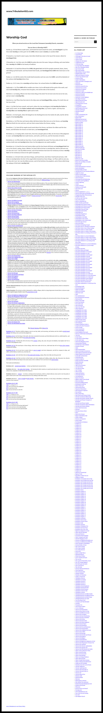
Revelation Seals (79, 523)
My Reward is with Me (80, 384)
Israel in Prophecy (79, 359)
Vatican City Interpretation (14, 255)
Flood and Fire (78, 299)
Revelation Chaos (79, 490)
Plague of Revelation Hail (81, 415)
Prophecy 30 (78, 469)
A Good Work (78, 54)
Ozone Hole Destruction (81, 408)
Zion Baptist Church (80, 696)
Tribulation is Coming (80, 579)
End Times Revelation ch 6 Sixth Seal (84, 277)
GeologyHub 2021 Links (81, 310)
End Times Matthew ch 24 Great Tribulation (85, 244)
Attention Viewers (79, 111)
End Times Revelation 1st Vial (82, 253)
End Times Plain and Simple (82, 250)
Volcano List (78, 672)
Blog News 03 (78, 154)
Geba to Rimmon (79, 308)
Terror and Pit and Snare (81, 557)
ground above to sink (32, 292)
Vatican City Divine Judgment (14, 214)
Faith (76, 294)
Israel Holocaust (79, 357)
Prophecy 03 (78, 426)
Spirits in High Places (80, 553)
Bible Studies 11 (79, 139)
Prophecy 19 (78, 452)
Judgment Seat (78, 363)
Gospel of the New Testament (82, 326)
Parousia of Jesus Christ (81, 411)
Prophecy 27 (78, 464)
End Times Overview (80, 248)
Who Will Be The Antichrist (81, 682)
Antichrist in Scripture (80, 89)
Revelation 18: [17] (10, 350)
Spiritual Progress (79, 554)
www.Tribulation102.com (19, 11)
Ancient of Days (79, 78)
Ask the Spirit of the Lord (81, 108)
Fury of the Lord (79, 303)
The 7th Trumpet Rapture (81, 562)
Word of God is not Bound (81, 688)
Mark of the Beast (79, 378)
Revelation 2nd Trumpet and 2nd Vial (84, 480)
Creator (77, 184)
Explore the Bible (79, 289)
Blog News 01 (78, 151)
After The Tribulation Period (82, 67)
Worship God (78, 690)
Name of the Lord (79, 385)
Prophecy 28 (78, 466)
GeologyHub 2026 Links (81, 318)
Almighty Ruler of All (80, 73)
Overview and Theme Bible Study (83, 396)
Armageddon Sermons (80, 106)
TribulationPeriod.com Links (82, 598)
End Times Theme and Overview (83, 281)
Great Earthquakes (79, 330)
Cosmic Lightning (79, 182)
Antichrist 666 (78, 84)
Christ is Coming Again (80, 174)
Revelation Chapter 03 (80, 494)
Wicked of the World (80, 685)
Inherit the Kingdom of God (82, 341)
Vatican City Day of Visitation (14, 210)
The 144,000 (78, 559)
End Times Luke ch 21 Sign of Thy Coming (85, 231)
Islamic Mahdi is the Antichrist (82, 354)
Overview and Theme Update (82, 403)
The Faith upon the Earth (81, 564)
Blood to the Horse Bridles (81, 160)
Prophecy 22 (78, 456)
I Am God (77, 335)
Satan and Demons (79, 534)
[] (10, 331)
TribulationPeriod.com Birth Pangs (83, 597)
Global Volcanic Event (80, 319)
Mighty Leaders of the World (82, 379)
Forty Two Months (79, 302)
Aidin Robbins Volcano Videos (82, 72)
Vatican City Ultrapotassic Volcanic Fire (17, 296)
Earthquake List (79, 212)
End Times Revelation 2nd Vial (82, 256)
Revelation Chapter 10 (80, 505)
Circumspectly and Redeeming (82, 179)
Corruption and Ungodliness (82, 180)
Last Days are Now (79, 368)
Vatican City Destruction (13, 213)
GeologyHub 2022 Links (81, 311)
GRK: (7, 385)
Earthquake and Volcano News (82, 207)
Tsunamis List (78, 605)
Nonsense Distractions (80, 389)
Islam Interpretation (80, 349)
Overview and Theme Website (82, 406)
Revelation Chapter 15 (80, 513)
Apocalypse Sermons (80, 98)
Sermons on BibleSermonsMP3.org (83, 542)
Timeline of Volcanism (80, 575)
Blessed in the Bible (80, 149)
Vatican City (45, 328)
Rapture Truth (78, 474)
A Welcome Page (79, 64)
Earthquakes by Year (80, 215)
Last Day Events (79, 367)
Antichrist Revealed (80, 94)
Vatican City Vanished (12, 301)
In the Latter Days (79, 340)
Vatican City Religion (12, 277)
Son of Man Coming (80, 548)
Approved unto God (80, 102)
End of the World (79, 223)
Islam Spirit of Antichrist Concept (83, 352)
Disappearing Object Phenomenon (83, 195)
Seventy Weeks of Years (81, 545)
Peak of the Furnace (80, 414)
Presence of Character (80, 419)
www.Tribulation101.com (81, 691)
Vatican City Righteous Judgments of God (17, 295)
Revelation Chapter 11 (80, 507)
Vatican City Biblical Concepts (14, 200)
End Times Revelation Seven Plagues (84, 278)
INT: (7, 389)
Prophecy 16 (78, 447)
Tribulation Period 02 (80, 583)
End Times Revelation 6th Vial (82, 269)
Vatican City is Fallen (12, 258)
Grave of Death (78, 327)
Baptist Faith (78, 117)
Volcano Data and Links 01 (81, 669)
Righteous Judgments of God (82, 531)
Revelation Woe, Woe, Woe (81, 529)
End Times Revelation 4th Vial (82, 262)
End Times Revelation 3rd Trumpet (83, 258)
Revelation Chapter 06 (80, 499)
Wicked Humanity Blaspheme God (83, 683)
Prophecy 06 (78, 431)
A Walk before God (79, 62)
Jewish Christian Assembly (81, 360)
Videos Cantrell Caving (80, 652)
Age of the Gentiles (79, 70)
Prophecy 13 (78, 442)
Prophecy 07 (78, 433)
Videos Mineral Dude (80, 658)
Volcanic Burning (34, 328)
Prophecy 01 (78, 423)
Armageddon (78, 105)
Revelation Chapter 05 (80, 497)
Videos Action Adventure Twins (82, 650)
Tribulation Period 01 (80, 581)
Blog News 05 (78, 157)
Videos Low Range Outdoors (82, 657)
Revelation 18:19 (10, 402)
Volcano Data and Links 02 (81, 671)
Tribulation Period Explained (82, 586)
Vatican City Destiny (12, 211)
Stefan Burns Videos (80, 556)
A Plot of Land (78, 59)
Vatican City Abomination (13, 181)
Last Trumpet (78, 370)
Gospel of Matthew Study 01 (82, 324)
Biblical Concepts (79, 146)
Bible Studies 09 (79, 136)
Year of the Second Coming (81, 693)
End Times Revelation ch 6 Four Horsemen (85, 275)
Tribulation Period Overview (82, 587)
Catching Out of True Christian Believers (84, 171)
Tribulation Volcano (80, 592)
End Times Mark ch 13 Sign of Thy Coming (85, 237)
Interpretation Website (80, 343)
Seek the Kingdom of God (81, 538)
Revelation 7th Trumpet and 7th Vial (84, 488)
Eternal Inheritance (80, 288)
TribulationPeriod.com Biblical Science (84, 595)
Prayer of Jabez (78, 417)
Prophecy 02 (78, 425)
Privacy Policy (78, 420)
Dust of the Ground (80, 199)
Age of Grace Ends (79, 69)
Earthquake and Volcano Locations (83, 206)
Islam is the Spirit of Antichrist (82, 351)
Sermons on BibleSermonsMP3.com (84, 540)
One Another (78, 392)
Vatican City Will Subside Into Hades (84, 649)
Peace (76, 412)
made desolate (30, 378)
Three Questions (79, 570)
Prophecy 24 (78, 460)
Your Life (77, 695)
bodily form (23, 195)
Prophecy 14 (78, 444)
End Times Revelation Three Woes (83, 280)
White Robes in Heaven (80, 680)
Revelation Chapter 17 (80, 516)
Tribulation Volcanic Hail (81, 590)
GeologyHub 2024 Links (81, 315)
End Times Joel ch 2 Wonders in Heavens (85, 226)
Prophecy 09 (78, 436)
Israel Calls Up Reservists (81, 355)
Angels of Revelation (80, 80)
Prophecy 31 (78, 471)
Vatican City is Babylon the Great (15, 257)
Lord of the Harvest (80, 374)
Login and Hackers (79, 373)
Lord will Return (79, 376)
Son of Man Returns (80, 549)
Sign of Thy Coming (80, 546)
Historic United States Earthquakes (83, 333)
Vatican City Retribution (13, 279)
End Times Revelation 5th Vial (82, 266)
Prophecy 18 (78, 450)
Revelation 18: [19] (10, 358)
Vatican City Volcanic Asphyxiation (16, 303)
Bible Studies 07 (79, 133)
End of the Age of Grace (80, 221)
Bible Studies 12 (79, 141)
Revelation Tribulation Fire (81, 526)
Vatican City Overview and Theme (15, 274)
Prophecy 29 (78, 467)
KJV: (7, 388)
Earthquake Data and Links (81, 209)
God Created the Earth (80, 321)
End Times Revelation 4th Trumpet (83, 261)
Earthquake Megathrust (81, 214)
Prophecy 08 (78, 434)
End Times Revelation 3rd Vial (82, 259)
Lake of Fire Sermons (80, 365)
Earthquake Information (81, 210)
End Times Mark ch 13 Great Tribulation (84, 236)
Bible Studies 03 (79, 127)
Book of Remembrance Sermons (83, 166)
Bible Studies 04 (79, 128)
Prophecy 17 (78, 449)
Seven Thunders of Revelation (82, 543)
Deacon (77, 190)
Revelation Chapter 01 (80, 491)
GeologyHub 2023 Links (81, 313)
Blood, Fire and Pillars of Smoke (83, 162)
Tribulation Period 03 (80, 584)
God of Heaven (78, 322)
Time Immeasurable (80, 572)
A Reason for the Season (81, 61)
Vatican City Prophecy (12, 276)
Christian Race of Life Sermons (82, 176)
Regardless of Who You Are (81, 475)
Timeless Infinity (79, 573)
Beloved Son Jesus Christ (81, 121)
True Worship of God (80, 600)
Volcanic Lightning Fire (81, 668)
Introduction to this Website (82, 344)
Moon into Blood (79, 381)
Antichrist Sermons (80, 95)
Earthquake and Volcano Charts (82, 204)
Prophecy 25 (78, 461)
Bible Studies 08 (79, 135)
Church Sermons (79, 177)
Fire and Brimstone (80, 296)
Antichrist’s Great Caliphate (82, 97)
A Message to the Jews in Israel (82, 56)
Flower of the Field (79, 300)
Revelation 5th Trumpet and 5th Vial (84, 485)
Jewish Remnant (79, 362)
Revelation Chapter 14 (80, 512)
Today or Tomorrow (80, 576)
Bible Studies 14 (79, 144)
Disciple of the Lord (80, 196)
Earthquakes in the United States (83, 220)
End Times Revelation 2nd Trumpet (83, 255)
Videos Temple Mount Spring (82, 660)
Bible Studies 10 (79, 138)
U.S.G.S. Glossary (79, 608)
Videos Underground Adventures (83, 661)
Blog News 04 (78, 155)
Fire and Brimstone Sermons (82, 297)
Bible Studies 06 (79, 132)
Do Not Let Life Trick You (81, 198)
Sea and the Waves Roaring (81, 535)
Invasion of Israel (79, 346)
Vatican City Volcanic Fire (13, 322)
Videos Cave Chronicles (80, 654)
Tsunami (77, 603)
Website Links (78, 676)
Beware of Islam (79, 122)
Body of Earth (78, 163)
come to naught (21, 378)
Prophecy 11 (78, 439)
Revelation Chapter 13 (80, 510)
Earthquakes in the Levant (81, 218)
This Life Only (78, 567)
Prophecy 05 (78, 430)
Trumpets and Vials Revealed (82, 601)
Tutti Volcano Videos (80, 606)
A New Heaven (78, 57)
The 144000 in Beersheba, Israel (83, 560)
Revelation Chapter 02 (80, 493)
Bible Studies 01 (79, 124)
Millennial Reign (46, 180)
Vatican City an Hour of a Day (14, 188)
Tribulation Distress (80, 578)
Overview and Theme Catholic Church (84, 398)
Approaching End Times (81, 100)
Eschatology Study (79, 286)
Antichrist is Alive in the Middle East (84, 92)
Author (77, 113)
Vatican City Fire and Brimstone (15, 225)
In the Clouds (78, 337)
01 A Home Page (79, 53)
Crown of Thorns (79, 185)
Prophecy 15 (78, 445)
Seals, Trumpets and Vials (81, 537)
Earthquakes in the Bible (81, 217)
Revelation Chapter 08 (80, 502)
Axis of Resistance (79, 116)
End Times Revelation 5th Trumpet (83, 264)
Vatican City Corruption (13, 202)
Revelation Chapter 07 (80, 501)
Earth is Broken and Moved (81, 203)
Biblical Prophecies (79, 147)
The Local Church (79, 565)
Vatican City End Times (13, 216)
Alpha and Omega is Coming (82, 75)
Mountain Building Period (81, 382)
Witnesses (77, 687)
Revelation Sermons (80, 524)
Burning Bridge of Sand (81, 169)
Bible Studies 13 (79, 143)
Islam (76, 348)
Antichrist (77, 83)
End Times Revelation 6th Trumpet (83, 267)
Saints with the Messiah (81, 532)
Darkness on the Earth (80, 187)
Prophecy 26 (78, 463)
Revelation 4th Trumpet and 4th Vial (84, 483)
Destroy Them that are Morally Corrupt (84, 193)
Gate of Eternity (79, 305)
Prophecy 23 (78, 458)
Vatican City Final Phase (13, 217)
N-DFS (16, 383)
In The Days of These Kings (81, 338)
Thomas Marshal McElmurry (82, 568)
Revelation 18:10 (10, 383)
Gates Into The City (79, 307)
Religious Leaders (79, 477)
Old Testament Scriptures (81, 390)
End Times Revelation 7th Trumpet (83, 270)
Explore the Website (80, 291)
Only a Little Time (79, 393)
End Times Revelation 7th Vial (82, 272)
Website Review (79, 677)
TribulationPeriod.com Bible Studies (84, 594)
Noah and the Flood (80, 387)
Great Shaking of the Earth (81, 332)
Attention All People (80, 110)
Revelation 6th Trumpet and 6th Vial (84, 486)
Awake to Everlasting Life (81, 114)
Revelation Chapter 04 (80, 496)
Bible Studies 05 (79, 130)
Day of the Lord (79, 188)
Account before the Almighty (82, 65)
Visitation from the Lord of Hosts (83, 665)
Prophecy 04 (78, 428)
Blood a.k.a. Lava (79, 158)
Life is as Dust (78, 371)
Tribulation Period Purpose (81, 589)
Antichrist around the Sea (81, 86)
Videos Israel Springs (80, 655)
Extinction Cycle (79, 292)
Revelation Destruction (80, 519)
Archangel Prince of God (81, 103)
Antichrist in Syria (79, 91)
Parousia (49, 252)
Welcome (77, 679)
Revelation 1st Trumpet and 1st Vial (83, 478)
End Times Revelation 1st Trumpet (83, 251)
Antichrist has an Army (80, 87)
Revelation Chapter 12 (80, 508)
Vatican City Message (12, 273)
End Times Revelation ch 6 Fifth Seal (84, 274)
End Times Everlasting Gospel (82, 225)
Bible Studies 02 (79, 125)
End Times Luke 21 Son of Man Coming (84, 228)
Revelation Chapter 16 (80, 515)
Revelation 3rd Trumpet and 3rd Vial (84, 482)
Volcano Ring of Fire (80, 674)
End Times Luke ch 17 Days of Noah (83, 229)
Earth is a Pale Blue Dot (80, 201)
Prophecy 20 (78, 453)
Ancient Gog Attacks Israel (81, 76)
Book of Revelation (79, 168)
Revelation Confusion (80, 518)
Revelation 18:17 (10, 393)
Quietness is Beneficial (80, 472)
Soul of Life (78, 551)
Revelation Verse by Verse (81, 527)
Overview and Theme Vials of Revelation (84, 404)
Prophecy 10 (78, 437)
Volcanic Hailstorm (80, 666)
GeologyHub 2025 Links (81, 316)
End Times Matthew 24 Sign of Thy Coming (85, 239)
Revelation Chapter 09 (80, 504)
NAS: (7, 386)
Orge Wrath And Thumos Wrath (83, 395)
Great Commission (79, 329)
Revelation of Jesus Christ (81, 521)
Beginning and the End (80, 119)
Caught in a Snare (79, 173)
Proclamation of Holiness (81, 422)
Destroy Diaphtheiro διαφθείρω (82, 192)
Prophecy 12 (78, 441)
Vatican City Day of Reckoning (14, 203)
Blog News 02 (78, 152)
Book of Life (78, 165)
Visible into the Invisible (81, 663)
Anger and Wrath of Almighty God (83, 81)
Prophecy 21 (78, 455)
